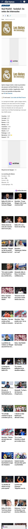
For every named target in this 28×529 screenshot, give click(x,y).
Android (9, 93)
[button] (3, 1)
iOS (5, 93)
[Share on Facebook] (5, 15)
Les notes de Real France (18, 97)
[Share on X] (8, 15)
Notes (7, 5)
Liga (3, 5)
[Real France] (10, 1)
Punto (3, 19)
